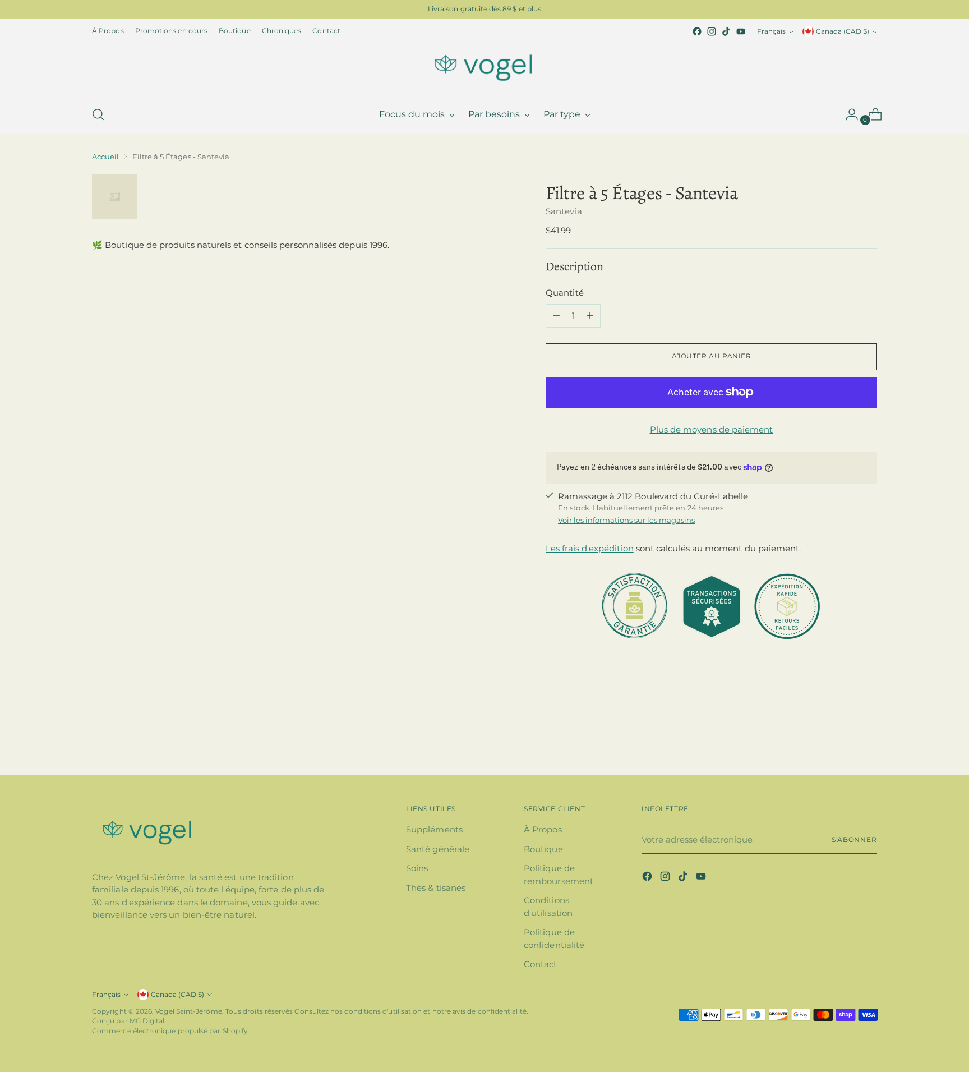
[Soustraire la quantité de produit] (556, 316)
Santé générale (437, 849)
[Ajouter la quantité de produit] (590, 316)
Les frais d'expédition (590, 548)
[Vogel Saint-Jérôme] (484, 67)
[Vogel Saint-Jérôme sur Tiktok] (726, 31)
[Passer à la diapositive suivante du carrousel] (867, 736)
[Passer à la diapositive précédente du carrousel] (841, 737)
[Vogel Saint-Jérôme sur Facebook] (697, 31)
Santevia (564, 211)
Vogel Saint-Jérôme (188, 1011)
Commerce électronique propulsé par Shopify (170, 1031)
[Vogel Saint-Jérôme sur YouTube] (741, 31)
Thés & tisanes (435, 887)
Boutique (543, 849)
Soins (417, 868)
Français (771, 31)
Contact (540, 964)
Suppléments (434, 829)
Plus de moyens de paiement (711, 429)
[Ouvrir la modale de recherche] (98, 114)
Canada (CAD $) (842, 31)
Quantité (565, 292)
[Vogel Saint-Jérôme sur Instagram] (712, 31)
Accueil (105, 156)
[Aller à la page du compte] (847, 114)
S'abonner (854, 840)
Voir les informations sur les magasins (626, 520)
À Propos (543, 829)
